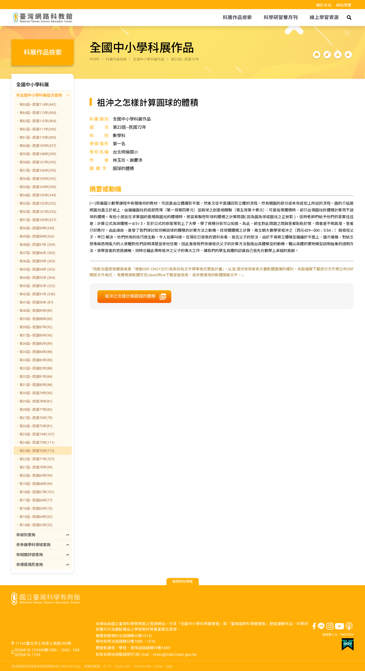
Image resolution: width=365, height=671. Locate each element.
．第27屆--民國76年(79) (34, 418)
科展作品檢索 (116, 59)
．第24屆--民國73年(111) (35, 443)
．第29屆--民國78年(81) (34, 401)
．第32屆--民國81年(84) (34, 377)
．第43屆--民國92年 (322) (35, 286)
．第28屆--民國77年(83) (34, 410)
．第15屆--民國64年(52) (34, 517)
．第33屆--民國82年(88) (34, 368)
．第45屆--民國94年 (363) (35, 269)
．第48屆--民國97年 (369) (35, 245)
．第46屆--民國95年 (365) (35, 261)
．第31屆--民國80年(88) (34, 385)
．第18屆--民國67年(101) (35, 492)
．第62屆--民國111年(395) (36, 129)
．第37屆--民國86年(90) (34, 335)
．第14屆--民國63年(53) (34, 525)
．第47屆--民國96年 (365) (35, 253)
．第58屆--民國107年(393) (36, 162)
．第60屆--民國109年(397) (36, 146)
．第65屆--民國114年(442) (36, 105)
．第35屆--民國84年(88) (34, 352)
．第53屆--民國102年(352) (36, 203)
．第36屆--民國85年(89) (34, 344)
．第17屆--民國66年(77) (34, 500)
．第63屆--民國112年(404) (36, 121)
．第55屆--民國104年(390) (36, 187)
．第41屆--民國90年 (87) (34, 302)
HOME (94, 59)
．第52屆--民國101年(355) (36, 212)
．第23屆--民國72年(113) (35, 451)
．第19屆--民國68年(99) (34, 484)
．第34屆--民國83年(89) (34, 360)
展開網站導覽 (182, 581)
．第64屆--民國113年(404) (36, 113)
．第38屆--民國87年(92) (34, 327)
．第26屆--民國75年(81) (34, 426)
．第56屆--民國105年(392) (36, 179)
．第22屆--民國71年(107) (35, 459)
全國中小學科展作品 (149, 59)
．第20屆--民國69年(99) (34, 476)
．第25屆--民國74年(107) (35, 434)
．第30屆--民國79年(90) (34, 393)
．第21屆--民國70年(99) (34, 467)
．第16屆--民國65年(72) (34, 509)
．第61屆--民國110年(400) (36, 138)
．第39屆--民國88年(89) (34, 319)
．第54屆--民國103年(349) (36, 195)
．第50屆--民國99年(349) (35, 228)
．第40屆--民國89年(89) (34, 311)
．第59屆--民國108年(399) (36, 154)
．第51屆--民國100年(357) (36, 220)
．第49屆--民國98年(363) (35, 236)
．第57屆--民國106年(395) (36, 170)
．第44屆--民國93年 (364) (35, 278)
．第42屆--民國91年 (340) (35, 294)
